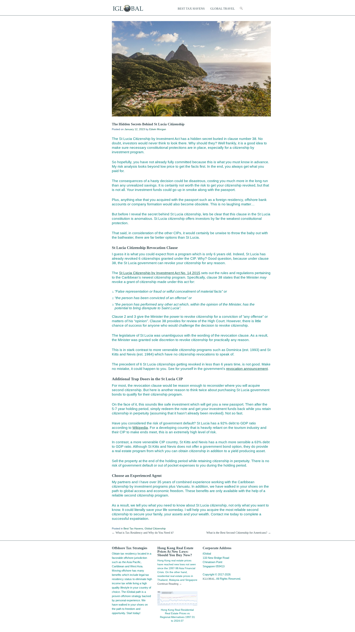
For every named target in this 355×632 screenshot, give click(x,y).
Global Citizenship (155, 528)
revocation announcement (247, 369)
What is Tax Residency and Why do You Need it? (143, 532)
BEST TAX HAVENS (191, 8)
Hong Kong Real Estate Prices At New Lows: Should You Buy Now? (175, 551)
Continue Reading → (169, 583)
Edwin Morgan (157, 129)
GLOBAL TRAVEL (222, 8)
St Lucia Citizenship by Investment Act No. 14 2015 (159, 273)
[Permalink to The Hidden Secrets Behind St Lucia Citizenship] (191, 68)
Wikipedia (140, 428)
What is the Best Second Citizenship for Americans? (238, 532)
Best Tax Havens (133, 528)
